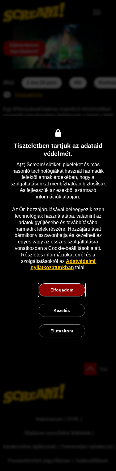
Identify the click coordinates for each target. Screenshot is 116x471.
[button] (62, 289)
